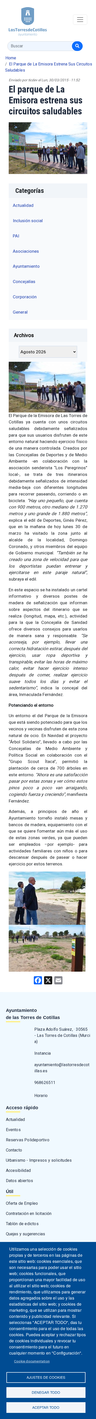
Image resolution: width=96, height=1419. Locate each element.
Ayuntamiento (26, 266)
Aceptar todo (45, 1407)
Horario (41, 1095)
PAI (16, 235)
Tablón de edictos (22, 1223)
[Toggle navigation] (80, 20)
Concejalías (24, 281)
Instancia (42, 1053)
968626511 (45, 1082)
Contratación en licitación (29, 1213)
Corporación (25, 296)
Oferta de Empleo (22, 1203)
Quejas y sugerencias (25, 1233)
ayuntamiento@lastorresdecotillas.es (61, 1067)
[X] (48, 980)
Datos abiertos (19, 1180)
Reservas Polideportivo (27, 1139)
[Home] (23, 19)
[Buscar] (77, 46)
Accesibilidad (18, 1170)
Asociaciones (26, 251)
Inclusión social (28, 220)
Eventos (13, 1129)
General (20, 312)
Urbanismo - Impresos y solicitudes (39, 1160)
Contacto (14, 1150)
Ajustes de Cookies (46, 1377)
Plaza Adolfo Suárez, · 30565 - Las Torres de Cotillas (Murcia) (62, 1035)
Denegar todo (46, 1392)
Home (10, 58)
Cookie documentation (32, 1361)
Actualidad (23, 205)
